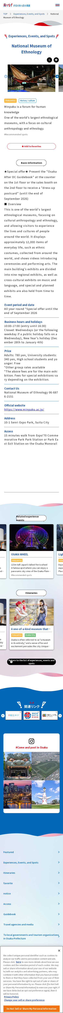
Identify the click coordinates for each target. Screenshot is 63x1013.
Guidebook (9, 914)
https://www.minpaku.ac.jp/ (24, 409)
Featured (8, 852)
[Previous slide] (3, 715)
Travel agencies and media (18, 924)
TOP (5, 13)
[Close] (59, 950)
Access (7, 903)
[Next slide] (57, 76)
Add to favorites (32, 146)
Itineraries (9, 872)
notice (7, 893)
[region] (31, 979)
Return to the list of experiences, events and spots (32, 662)
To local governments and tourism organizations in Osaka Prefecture (31, 936)
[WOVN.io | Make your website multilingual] (31, 1009)
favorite (8, 883)
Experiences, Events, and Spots (29, 13)
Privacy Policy (11, 996)
